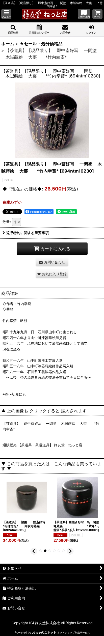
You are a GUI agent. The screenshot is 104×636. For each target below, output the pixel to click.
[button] (6, 14)
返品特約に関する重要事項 (27, 233)
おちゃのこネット (44, 632)
